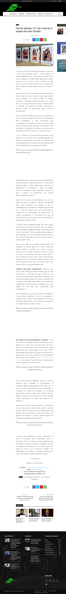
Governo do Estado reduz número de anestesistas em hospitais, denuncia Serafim (45, 498)
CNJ (43, 477)
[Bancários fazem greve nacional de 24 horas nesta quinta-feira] (34, 513)
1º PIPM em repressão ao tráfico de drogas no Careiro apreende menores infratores (25, 498)
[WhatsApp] (58, 1)
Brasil (17, 24)
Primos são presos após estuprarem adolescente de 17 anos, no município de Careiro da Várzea (36, 558)
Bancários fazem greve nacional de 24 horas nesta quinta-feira (34, 520)
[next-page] (36, 526)
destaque (47, 477)
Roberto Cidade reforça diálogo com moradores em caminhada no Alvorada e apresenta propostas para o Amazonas (15, 555)
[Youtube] (60, 1)
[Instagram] (53, 1)
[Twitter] (55, 1)
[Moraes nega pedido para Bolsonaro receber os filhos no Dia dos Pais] (47, 513)
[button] (59, 14)
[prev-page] (33, 526)
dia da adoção (34, 479)
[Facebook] (51, 1)
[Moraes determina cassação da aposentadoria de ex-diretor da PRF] (22, 513)
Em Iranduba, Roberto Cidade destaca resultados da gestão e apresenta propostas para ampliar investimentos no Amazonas (16, 543)
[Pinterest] (41, 39)
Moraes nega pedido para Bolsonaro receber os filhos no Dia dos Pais (47, 520)
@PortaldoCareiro (37, 469)
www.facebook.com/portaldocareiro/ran (38, 467)
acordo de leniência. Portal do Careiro (32, 477)
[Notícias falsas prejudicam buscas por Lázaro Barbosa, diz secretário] (27, 548)
